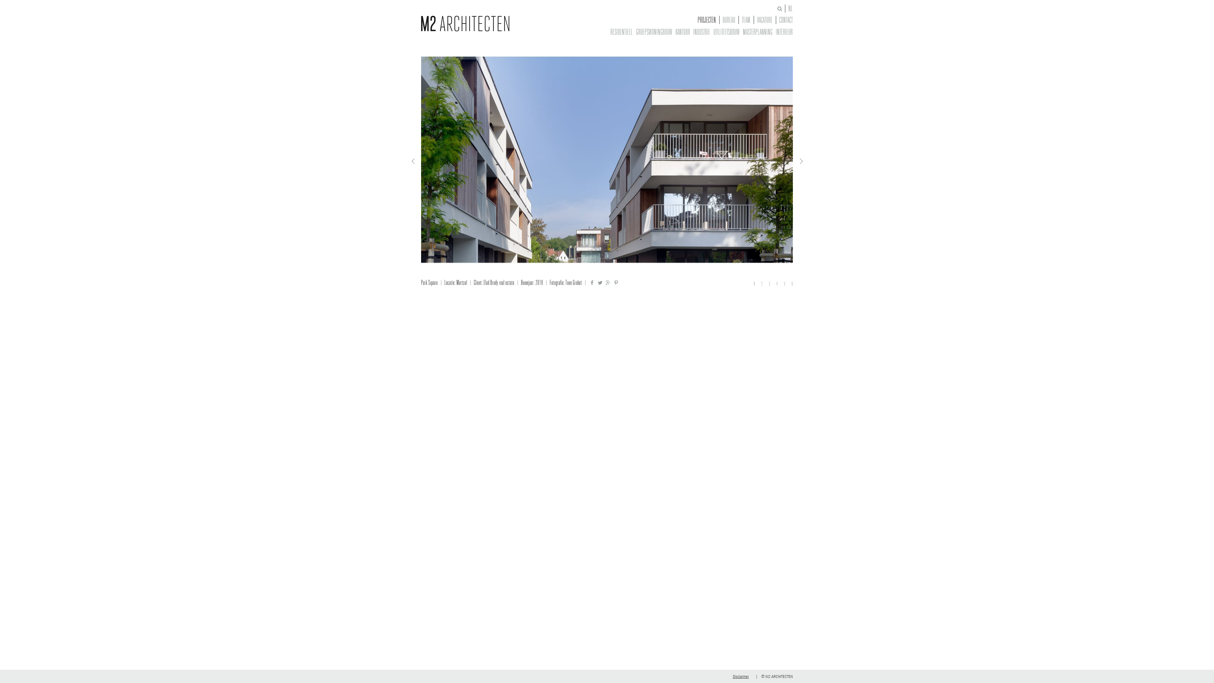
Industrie (701, 32)
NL (790, 8)
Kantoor (683, 32)
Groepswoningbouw (654, 32)
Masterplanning (758, 32)
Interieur (784, 32)
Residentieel (621, 32)
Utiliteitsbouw (727, 32)
